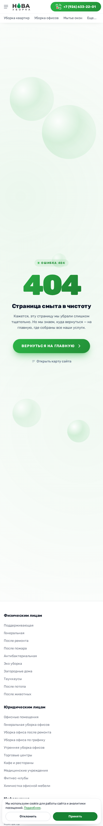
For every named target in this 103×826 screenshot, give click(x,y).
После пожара (15, 648)
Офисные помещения (21, 717)
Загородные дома (18, 671)
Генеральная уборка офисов (27, 725)
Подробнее (32, 808)
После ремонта (16, 641)
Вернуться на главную (48, 346)
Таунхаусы (13, 679)
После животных (17, 694)
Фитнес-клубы (16, 778)
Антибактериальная (20, 656)
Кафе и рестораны (19, 763)
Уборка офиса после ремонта (27, 732)
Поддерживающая (19, 625)
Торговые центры (18, 755)
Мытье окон (72, 18)
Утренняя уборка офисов (24, 748)
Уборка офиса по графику (24, 740)
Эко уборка (13, 664)
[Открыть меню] (6, 6)
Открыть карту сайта (54, 361)
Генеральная (14, 633)
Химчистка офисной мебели (27, 786)
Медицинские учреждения (26, 770)
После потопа (15, 687)
